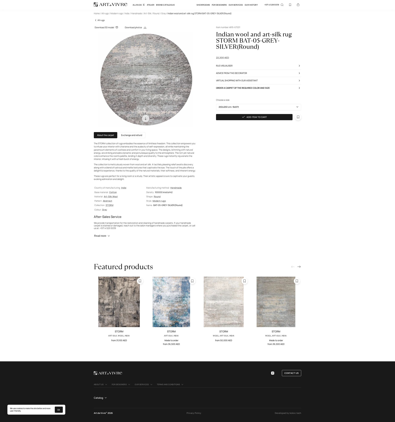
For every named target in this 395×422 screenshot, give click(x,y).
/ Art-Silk (147, 13)
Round (157, 196)
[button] (258, 107)
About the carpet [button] (105, 135)
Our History (251, 5)
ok (58, 409)
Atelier (150, 5)
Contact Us (291, 373)
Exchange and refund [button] (131, 135)
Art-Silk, (108, 196)
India (123, 187)
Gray (104, 209)
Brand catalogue (165, 5)
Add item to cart (257, 117)
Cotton (113, 192)
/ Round (155, 13)
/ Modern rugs (116, 13)
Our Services (236, 5)
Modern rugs (159, 200)
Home (97, 13)
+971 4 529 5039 (271, 5)
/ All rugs (104, 13)
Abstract (107, 200)
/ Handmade (136, 13)
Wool (115, 196)
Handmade (176, 187)
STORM (109, 205)
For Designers (219, 5)
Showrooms (203, 5)
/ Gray (163, 13)
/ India (126, 13)
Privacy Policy (194, 413)
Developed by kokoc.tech (288, 413)
